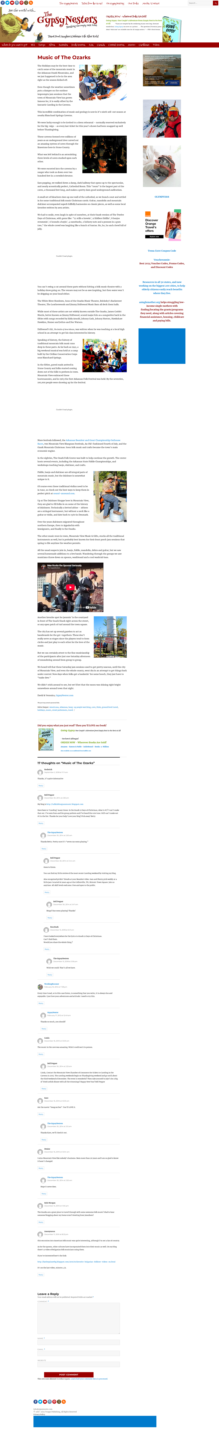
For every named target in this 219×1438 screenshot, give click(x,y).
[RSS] (31, 2)
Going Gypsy (119, 26)
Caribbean (144, 45)
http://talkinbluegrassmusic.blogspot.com (65, 804)
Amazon (64, 747)
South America (78, 45)
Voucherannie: (162, 259)
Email (41, 1349)
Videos (156, 45)
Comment (43, 1301)
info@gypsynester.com (42, 1409)
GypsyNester (52, 1012)
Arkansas (64, 707)
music (48, 710)
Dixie (98, 707)
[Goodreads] (26, 2)
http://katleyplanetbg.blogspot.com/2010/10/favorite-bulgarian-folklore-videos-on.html (76, 1262)
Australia (63, 45)
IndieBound (88, 747)
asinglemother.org (149, 302)
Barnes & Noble (75, 747)
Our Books (133, 4)
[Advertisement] (162, 346)
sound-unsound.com (64, 493)
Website (42, 1360)
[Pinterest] (21, 2)
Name (41, 1338)
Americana (54, 707)
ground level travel (110, 707)
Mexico (131, 45)
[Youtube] (12, 2)
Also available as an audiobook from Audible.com (76, 751)
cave (93, 707)
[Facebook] (2, 2)
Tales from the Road (91, 4)
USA (33, 45)
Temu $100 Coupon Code (162, 250)
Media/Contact (151, 4)
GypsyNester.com (64, 695)
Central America (116, 45)
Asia (91, 45)
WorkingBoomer (51, 984)
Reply (41, 786)
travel (70, 710)
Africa (52, 45)
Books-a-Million (102, 747)
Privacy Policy (39, 1414)
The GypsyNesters (68, 4)
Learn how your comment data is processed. (89, 1379)
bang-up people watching (80, 707)
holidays (41, 710)
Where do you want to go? (14, 45)
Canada (101, 45)
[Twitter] (7, 2)
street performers (59, 710)
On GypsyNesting (115, 4)
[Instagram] (17, 2)
